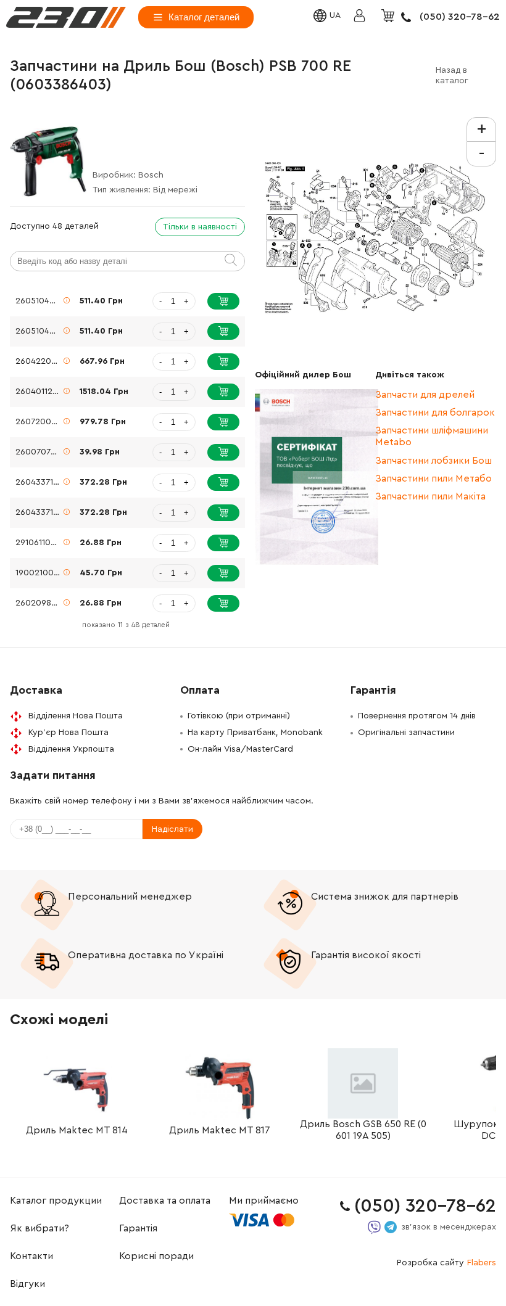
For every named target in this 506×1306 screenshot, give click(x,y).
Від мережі (175, 190)
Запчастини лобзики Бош (433, 461)
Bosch (151, 175)
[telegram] (390, 1227)
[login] (66, 17)
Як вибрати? (39, 1228)
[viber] (374, 1227)
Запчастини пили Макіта (430, 496)
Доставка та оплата (164, 1200)
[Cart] (389, 17)
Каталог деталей (203, 17)
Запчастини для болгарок (435, 412)
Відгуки (27, 1284)
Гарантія (138, 1228)
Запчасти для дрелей (425, 395)
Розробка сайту (446, 1263)
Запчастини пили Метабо (433, 478)
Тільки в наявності (200, 227)
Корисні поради (156, 1256)
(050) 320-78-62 (460, 17)
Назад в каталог (452, 75)
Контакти (31, 1256)
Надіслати (172, 829)
